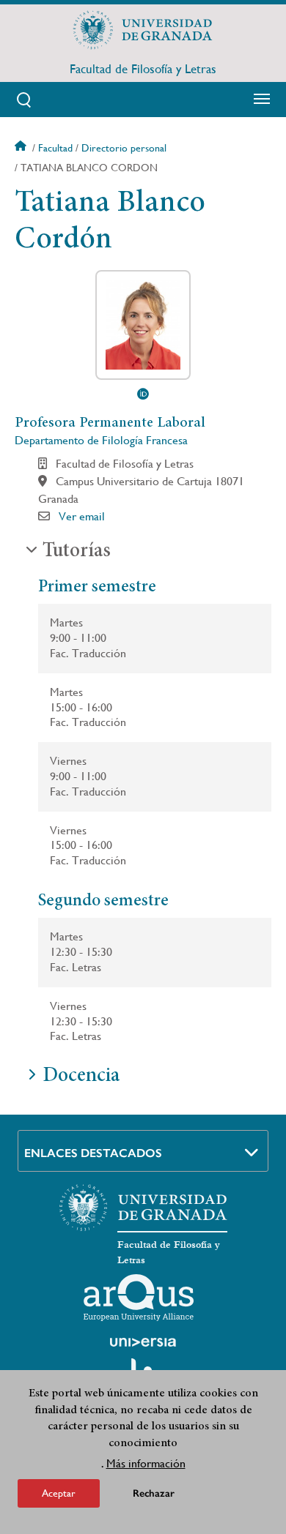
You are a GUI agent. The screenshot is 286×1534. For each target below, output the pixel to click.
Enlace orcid (143, 394)
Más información (146, 1463)
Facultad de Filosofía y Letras (143, 68)
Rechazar (154, 1493)
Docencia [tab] (81, 1076)
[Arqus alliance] (139, 1297)
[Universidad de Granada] (143, 30)
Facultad (55, 148)
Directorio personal (123, 148)
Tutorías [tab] (77, 552)
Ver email (82, 516)
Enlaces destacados (93, 1153)
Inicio (22, 148)
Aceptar (59, 1493)
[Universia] (143, 1342)
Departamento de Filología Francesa (101, 440)
